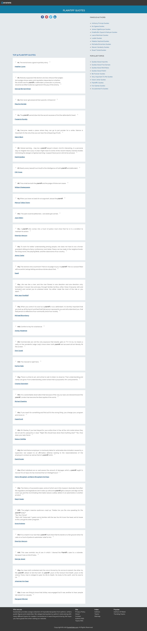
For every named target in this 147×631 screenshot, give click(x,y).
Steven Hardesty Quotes (100, 47)
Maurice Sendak (20, 104)
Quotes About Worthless (100, 68)
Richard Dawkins (21, 401)
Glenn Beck (19, 137)
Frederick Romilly (21, 119)
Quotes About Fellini (99, 71)
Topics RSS (79, 621)
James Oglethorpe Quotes (101, 29)
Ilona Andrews (20, 523)
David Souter (19, 459)
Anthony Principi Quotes (100, 23)
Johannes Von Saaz (22, 581)
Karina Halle (19, 366)
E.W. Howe (18, 172)
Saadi (17, 273)
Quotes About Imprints (100, 62)
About (77, 614)
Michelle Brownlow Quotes (101, 44)
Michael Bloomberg (22, 315)
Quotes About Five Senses (101, 65)
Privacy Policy (80, 612)
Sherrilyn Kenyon (21, 235)
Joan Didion (19, 218)
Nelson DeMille (20, 439)
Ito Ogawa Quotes (98, 26)
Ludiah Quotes (97, 38)
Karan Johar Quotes (99, 80)
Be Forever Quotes (98, 74)
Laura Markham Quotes (100, 35)
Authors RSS (79, 618)
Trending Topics (119, 614)
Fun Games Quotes (98, 86)
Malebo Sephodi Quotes (100, 41)
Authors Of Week (120, 612)
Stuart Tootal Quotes (99, 50)
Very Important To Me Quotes (102, 77)
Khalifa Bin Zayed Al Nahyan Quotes (104, 32)
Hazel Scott (19, 419)
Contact (78, 616)
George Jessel (20, 559)
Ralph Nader (19, 499)
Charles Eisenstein (21, 384)
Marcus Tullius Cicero (22, 202)
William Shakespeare (22, 187)
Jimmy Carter (19, 255)
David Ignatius (20, 157)
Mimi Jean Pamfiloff (21, 295)
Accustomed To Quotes (100, 89)
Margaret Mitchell (21, 599)
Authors (97, 612)
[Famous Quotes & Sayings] (6, 4)
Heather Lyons (20, 66)
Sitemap (97, 616)
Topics (96, 614)
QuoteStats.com (72, 627)
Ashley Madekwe (21, 331)
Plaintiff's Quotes (98, 83)
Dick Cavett (19, 350)
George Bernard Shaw (23, 89)
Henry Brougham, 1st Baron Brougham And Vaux (32, 477)
